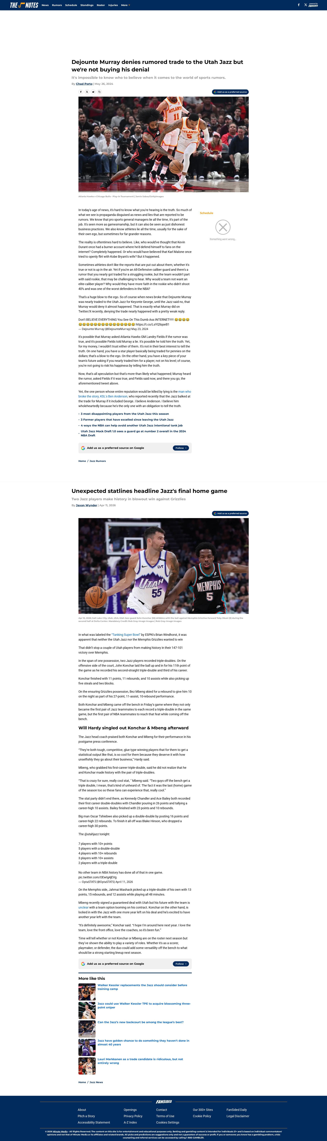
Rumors (57, 5)
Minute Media (60, 1131)
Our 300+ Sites (203, 1110)
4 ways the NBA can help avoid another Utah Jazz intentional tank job (132, 425)
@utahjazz (91, 834)
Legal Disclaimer (238, 1116)
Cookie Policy (202, 1116)
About (82, 1110)
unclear (83, 907)
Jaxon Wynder (86, 505)
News (45, 5)
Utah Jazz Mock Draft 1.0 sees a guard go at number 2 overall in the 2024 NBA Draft (133, 433)
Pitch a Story (86, 1116)
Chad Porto (84, 83)
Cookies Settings (167, 1122)
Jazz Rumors (98, 461)
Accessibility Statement (94, 1122)
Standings (87, 5)
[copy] (99, 91)
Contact (161, 1110)
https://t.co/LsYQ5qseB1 (152, 324)
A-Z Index (130, 1122)
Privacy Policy (133, 1116)
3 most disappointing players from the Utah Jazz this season (125, 413)
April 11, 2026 (124, 882)
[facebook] (299, 4)
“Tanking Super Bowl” (125, 634)
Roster (101, 5)
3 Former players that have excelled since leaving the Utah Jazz (127, 419)
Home (82, 461)
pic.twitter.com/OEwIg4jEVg (97, 877)
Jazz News (96, 1082)
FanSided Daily (237, 1110)
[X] (305, 4)
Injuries (113, 5)
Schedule (71, 5)
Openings (130, 1110)
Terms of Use (165, 1116)
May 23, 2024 (139, 329)
